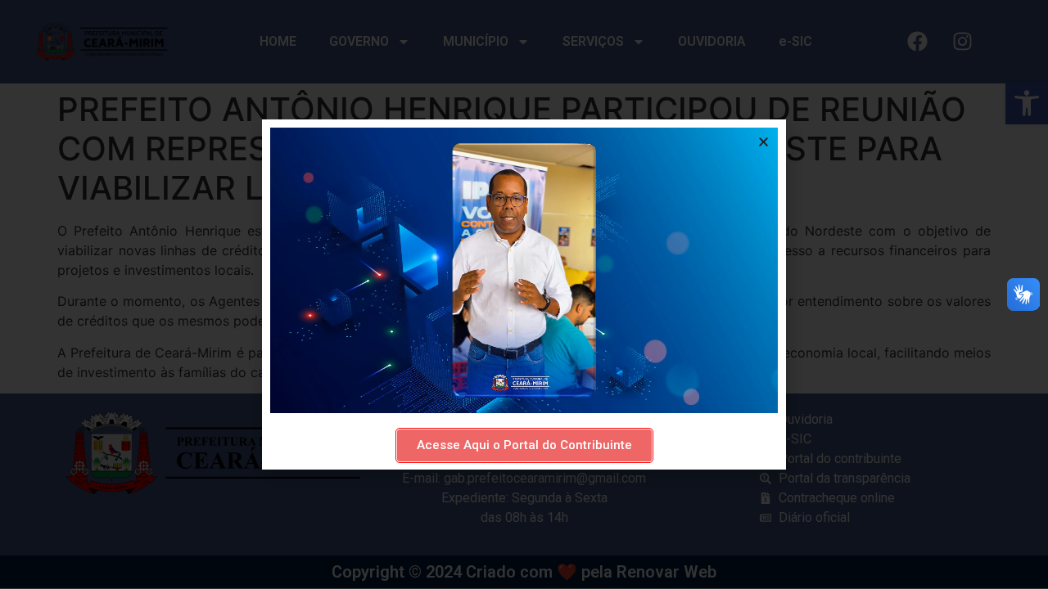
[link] (524, 445)
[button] (763, 142)
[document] (524, 294)
